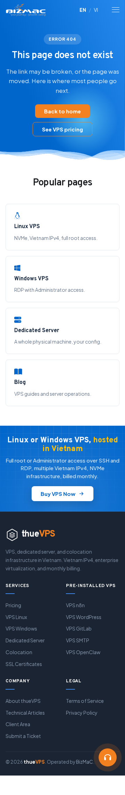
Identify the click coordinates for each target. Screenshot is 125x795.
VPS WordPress (83, 617)
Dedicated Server (25, 640)
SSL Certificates (24, 664)
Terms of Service (85, 701)
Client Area (18, 724)
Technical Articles (25, 712)
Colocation (19, 652)
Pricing (13, 605)
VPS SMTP (77, 640)
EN (83, 10)
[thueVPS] (27, 9)
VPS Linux (16, 617)
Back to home (62, 111)
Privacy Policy (82, 712)
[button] (108, 757)
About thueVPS (23, 701)
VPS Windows (21, 628)
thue (38, 534)
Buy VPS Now (58, 493)
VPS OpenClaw (83, 652)
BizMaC (84, 762)
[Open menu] (115, 9)
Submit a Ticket (23, 736)
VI (96, 10)
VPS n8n (75, 605)
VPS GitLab (79, 628)
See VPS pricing (62, 129)
